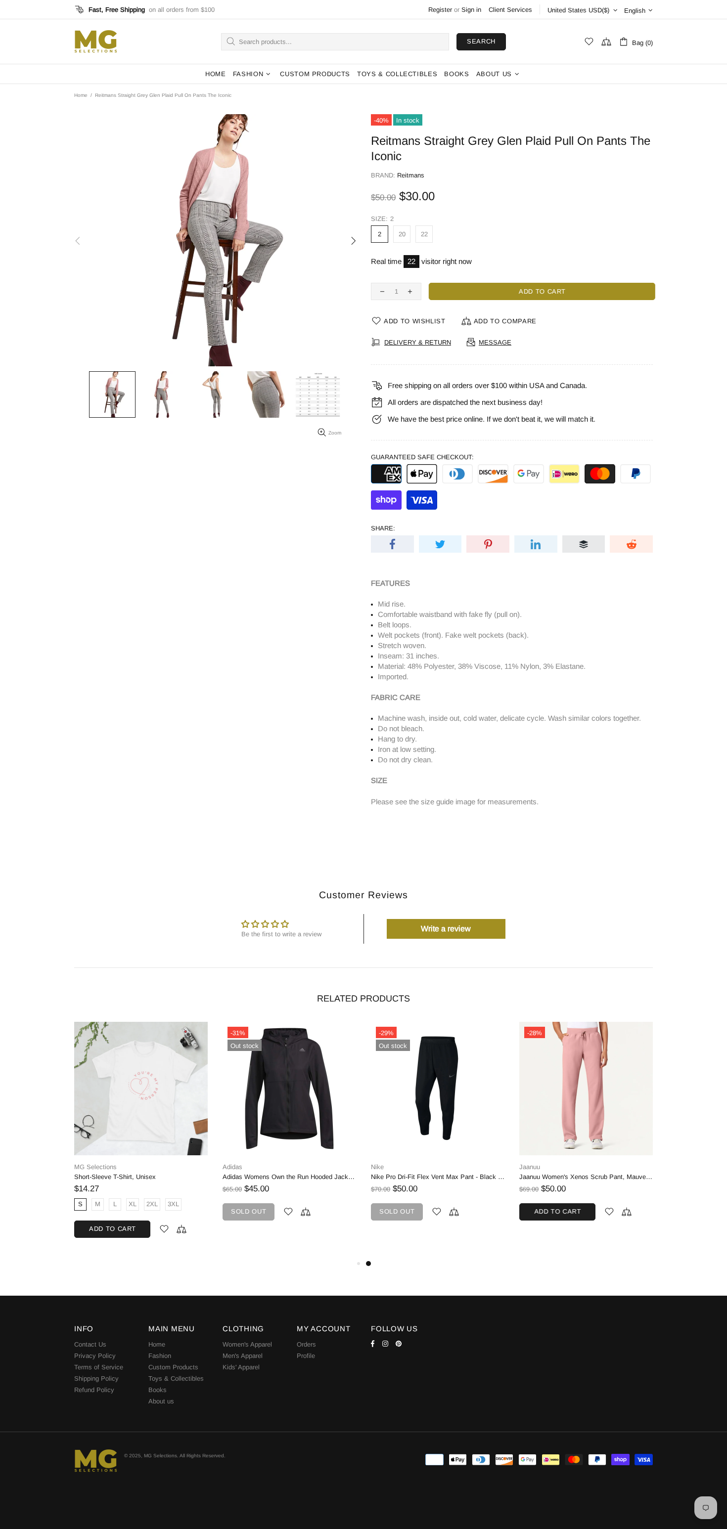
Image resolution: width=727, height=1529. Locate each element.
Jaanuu (529, 1167)
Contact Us (90, 1344)
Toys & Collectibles (176, 1378)
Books (157, 1390)
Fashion (159, 1355)
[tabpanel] (438, 1131)
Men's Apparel (243, 1355)
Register (440, 9)
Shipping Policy (96, 1378)
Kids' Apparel (241, 1367)
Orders (306, 1344)
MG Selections (95, 41)
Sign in (471, 9)
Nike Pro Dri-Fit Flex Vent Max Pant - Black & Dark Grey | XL (437, 1176)
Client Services (510, 9)
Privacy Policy (95, 1355)
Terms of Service (98, 1367)
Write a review (446, 928)
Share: (383, 528)
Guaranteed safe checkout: (422, 457)
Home (81, 95)
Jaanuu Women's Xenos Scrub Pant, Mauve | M (586, 1176)
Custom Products (173, 1367)
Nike (377, 1167)
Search (481, 41)
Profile (306, 1355)
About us (161, 1401)
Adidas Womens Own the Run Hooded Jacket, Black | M (289, 1176)
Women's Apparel (247, 1344)
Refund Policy (94, 1390)
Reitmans (410, 175)
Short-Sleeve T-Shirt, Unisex (115, 1176)
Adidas (232, 1167)
